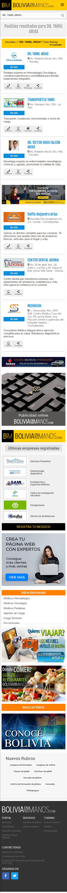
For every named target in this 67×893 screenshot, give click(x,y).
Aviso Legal (7, 863)
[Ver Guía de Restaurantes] (34, 684)
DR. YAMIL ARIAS (38, 54)
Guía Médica (8, 826)
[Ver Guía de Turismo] (34, 732)
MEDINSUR (34, 306)
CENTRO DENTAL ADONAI (43, 260)
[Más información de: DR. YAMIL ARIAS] (14, 58)
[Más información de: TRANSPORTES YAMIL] (14, 104)
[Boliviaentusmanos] (5, 5)
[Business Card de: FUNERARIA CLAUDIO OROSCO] (29, 465)
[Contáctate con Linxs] (34, 559)
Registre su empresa (12, 852)
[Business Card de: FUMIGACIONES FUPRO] (29, 509)
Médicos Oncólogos (15, 603)
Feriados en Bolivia (32, 822)
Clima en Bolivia (31, 826)
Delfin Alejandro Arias (42, 214)
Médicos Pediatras (14, 608)
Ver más (14, 67)
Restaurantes (50, 831)
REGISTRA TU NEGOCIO (33, 527)
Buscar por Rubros (33, 707)
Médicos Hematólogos (17, 598)
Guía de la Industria (11, 831)
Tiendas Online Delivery (9, 836)
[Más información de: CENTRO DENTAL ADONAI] (14, 264)
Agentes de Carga (14, 613)
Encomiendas (12, 623)
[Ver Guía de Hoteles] (34, 645)
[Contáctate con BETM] (34, 399)
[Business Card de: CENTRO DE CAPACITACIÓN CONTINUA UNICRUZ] (29, 498)
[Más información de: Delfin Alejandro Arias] (14, 218)
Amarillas (7, 822)
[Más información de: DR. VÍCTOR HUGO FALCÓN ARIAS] (14, 146)
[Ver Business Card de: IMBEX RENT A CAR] (33, 362)
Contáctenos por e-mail (13, 856)
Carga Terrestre (13, 618)
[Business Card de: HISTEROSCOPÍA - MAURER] (29, 476)
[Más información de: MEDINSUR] (14, 310)
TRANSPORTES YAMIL (41, 100)
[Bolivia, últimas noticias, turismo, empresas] (28, 812)
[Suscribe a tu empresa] (33, 195)
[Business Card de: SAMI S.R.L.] (29, 487)
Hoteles (47, 826)
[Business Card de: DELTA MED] (29, 520)
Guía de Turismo (52, 822)
